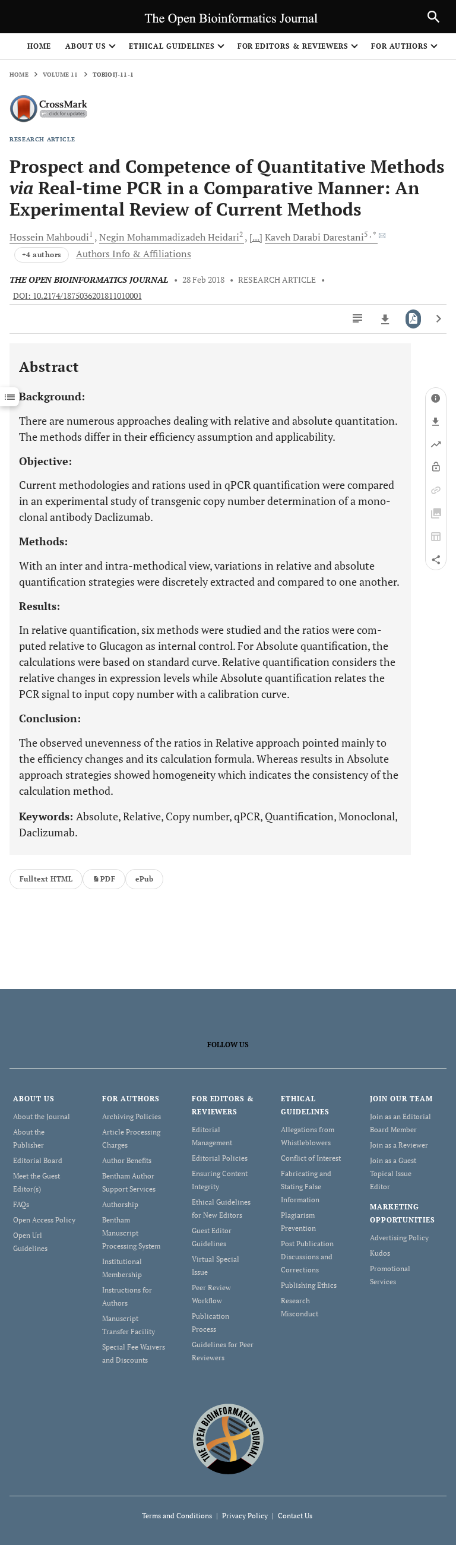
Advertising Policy (399, 1237)
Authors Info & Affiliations (133, 253)
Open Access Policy (44, 1219)
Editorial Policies (220, 1158)
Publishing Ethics (309, 1285)
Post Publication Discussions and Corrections (307, 1256)
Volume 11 (60, 74)
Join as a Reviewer (399, 1144)
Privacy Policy (245, 1515)
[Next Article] (438, 318)
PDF (107, 878)
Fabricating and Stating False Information (306, 1186)
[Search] (433, 16)
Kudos (380, 1253)
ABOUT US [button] (86, 46)
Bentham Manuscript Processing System (131, 1232)
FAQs (21, 1204)
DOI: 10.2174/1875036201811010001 (77, 295)
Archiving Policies (131, 1116)
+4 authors (41, 254)
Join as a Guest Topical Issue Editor (393, 1173)
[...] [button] (255, 237)
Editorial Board (37, 1160)
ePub (144, 878)
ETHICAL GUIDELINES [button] (171, 46)
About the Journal (41, 1116)
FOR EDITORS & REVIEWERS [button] (293, 46)
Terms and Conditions (177, 1515)
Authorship (120, 1204)
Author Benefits (126, 1160)
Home (39, 46)
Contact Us (295, 1515)
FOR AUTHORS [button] (400, 46)
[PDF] (414, 318)
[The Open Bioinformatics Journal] (228, 1438)
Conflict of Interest (311, 1158)
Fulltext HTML (46, 878)
